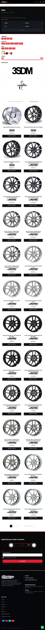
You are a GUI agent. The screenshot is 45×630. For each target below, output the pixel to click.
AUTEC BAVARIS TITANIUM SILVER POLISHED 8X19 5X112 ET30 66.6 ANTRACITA (11, 476)
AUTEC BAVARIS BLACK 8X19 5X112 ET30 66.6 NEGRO (12, 371)
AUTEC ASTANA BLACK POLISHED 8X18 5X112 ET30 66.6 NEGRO (33, 162)
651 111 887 (27, 575)
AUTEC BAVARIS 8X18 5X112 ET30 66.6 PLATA (11, 301)
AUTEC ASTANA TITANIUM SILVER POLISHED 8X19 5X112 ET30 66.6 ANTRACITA (33, 232)
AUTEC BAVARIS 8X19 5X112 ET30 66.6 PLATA (33, 301)
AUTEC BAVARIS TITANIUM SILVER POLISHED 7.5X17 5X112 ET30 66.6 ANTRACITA (11, 441)
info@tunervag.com (29, 577)
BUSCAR (22, 30)
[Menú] (43, 2)
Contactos (3, 606)
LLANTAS (2, 599)
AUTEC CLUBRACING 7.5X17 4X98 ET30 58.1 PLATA (33, 475)
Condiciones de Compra (6, 616)
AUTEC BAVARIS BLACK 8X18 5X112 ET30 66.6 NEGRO (33, 336)
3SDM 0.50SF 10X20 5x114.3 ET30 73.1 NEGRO (12, 162)
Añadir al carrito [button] (12, 135)
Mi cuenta (3, 604)
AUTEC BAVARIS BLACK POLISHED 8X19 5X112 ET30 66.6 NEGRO (33, 405)
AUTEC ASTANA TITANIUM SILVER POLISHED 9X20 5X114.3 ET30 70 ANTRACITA (11, 267)
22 (27, 526)
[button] (22, 36)
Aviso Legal (3, 611)
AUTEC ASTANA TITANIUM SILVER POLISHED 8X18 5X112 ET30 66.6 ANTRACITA (11, 232)
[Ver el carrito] (40, 2)
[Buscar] (35, 2)
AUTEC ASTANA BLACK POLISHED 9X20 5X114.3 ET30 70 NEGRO (33, 197)
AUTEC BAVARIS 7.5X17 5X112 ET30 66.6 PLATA (33, 266)
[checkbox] (2, 39)
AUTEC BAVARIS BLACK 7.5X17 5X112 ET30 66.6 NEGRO (12, 336)
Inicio (2, 5)
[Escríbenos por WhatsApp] (42, 627)
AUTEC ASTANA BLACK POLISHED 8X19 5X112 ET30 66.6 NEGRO (11, 197)
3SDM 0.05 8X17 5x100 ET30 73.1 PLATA (11, 127)
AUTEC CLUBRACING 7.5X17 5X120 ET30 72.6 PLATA (11, 509)
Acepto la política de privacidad (9, 557)
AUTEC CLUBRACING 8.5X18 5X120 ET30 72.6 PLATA (33, 509)
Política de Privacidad (5, 614)
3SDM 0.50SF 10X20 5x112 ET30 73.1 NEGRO (33, 127)
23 (30, 526)
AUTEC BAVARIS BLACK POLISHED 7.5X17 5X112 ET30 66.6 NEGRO (33, 371)
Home (2, 609)
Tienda (2, 602)
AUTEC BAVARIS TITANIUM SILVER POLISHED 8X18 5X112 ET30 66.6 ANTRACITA (33, 441)
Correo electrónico (6, 552)
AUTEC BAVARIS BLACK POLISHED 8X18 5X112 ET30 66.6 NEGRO (11, 405)
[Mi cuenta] (38, 2)
